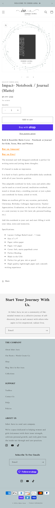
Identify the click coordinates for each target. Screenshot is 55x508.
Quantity (5, 105)
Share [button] (7, 281)
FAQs (7, 402)
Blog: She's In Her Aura (14, 367)
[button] (3, 12)
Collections (9, 373)
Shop (7, 361)
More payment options (27, 134)
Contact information (35, 503)
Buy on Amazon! (10, 149)
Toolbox (8, 390)
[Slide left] (22, 77)
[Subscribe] (47, 330)
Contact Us (9, 396)
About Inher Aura (12, 349)
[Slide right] (33, 77)
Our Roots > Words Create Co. (17, 355)
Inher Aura (22, 503)
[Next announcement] (52, 3)
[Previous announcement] (3, 3)
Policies (8, 408)
